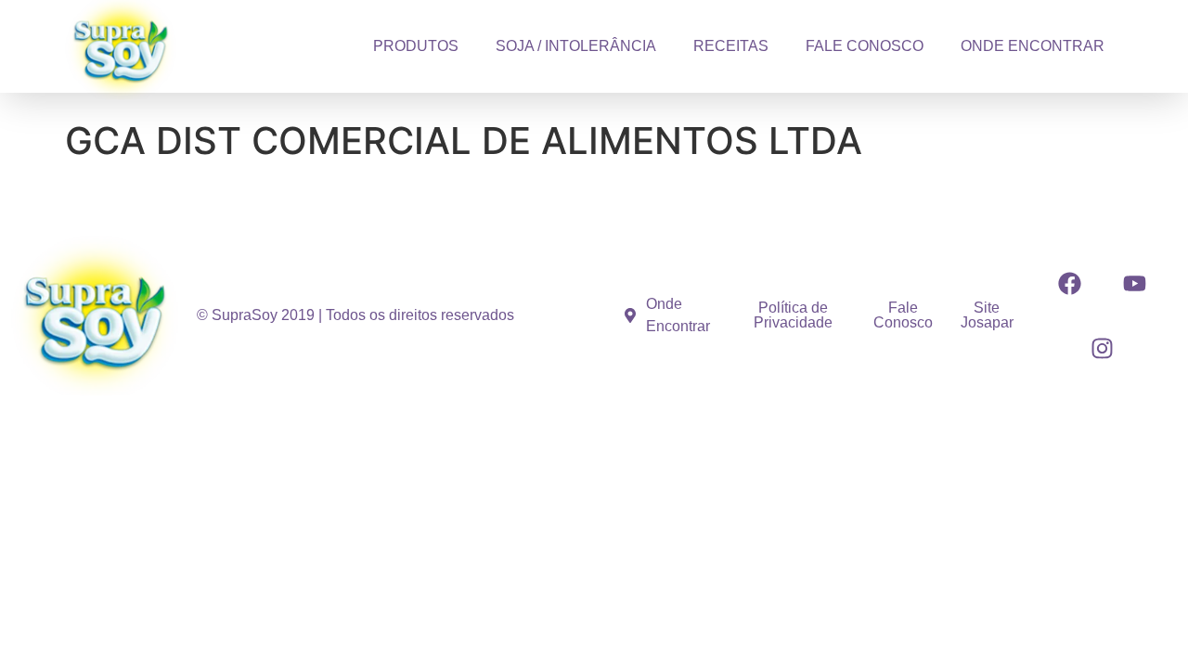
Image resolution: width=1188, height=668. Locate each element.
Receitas (730, 46)
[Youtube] (1134, 283)
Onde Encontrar (1032, 46)
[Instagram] (1101, 348)
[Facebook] (1069, 283)
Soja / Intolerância (576, 46)
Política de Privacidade (793, 315)
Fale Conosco (864, 46)
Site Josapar (987, 315)
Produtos (415, 46)
